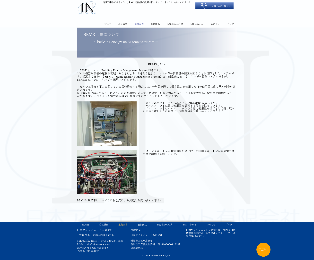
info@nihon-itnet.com (98, 244)
